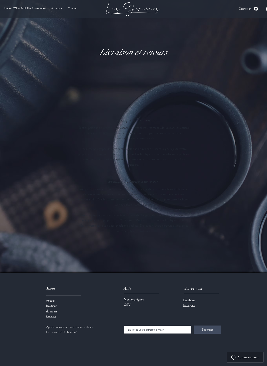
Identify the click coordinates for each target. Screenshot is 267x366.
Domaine (51, 332)
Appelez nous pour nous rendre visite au (69, 327)
